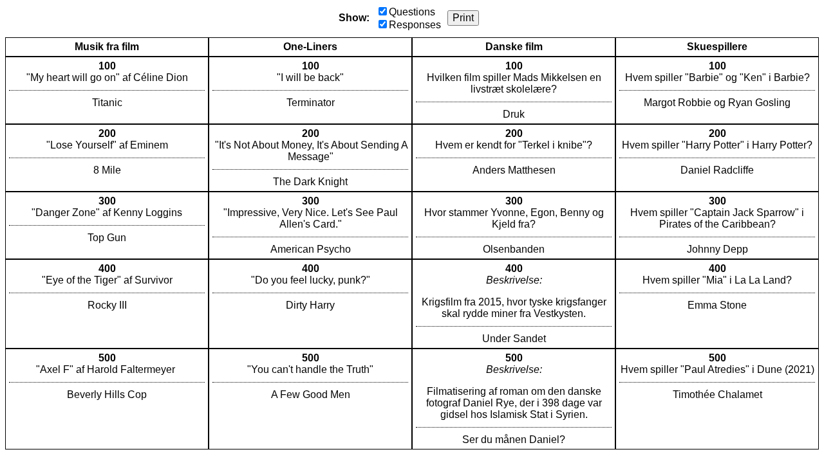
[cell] (107, 90)
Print (463, 17)
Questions (412, 11)
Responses (415, 24)
